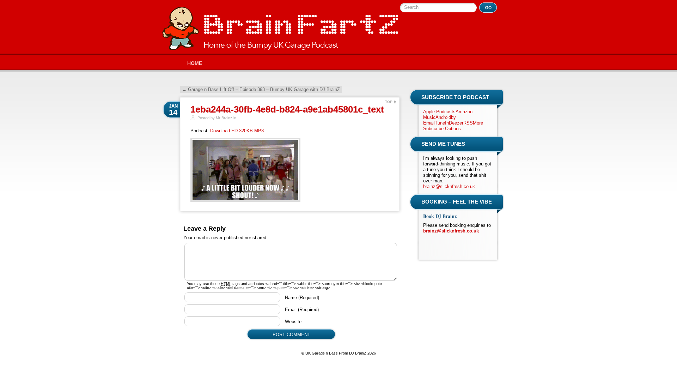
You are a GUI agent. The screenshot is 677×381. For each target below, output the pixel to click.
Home (194, 63)
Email (302, 309)
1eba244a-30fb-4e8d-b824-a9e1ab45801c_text (287, 109)
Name (302, 297)
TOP (388, 102)
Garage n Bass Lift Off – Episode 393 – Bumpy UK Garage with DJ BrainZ (261, 89)
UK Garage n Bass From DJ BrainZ (280, 28)
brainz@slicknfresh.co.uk (449, 186)
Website (293, 321)
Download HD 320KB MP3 (237, 130)
